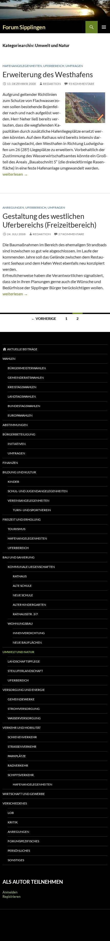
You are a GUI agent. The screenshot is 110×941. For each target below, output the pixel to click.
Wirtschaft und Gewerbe (24, 794)
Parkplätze (17, 756)
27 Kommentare (71, 234)
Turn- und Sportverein (32, 510)
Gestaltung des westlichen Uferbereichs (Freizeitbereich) (49, 220)
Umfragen (74, 66)
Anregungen (13, 207)
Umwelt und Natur (18, 652)
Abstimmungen (15, 425)
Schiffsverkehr (21, 775)
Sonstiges (16, 860)
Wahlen (9, 359)
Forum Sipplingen (24, 27)
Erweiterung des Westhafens (48, 74)
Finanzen (10, 463)
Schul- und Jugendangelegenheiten (38, 491)
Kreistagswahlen (22, 387)
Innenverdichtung (29, 633)
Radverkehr (18, 765)
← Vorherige (43, 318)
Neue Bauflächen (27, 642)
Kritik (13, 822)
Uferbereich (53, 66)
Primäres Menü (104, 27)
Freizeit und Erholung (22, 519)
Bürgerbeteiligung (19, 434)
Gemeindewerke (21, 699)
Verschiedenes (15, 803)
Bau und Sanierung (19, 557)
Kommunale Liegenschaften (31, 567)
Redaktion (52, 84)
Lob (11, 813)
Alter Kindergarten (29, 605)
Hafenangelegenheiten (22, 66)
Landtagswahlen (22, 396)
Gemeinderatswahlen (26, 377)
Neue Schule (23, 595)
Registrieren (11, 896)
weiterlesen (15, 174)
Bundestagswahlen (24, 406)
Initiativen (17, 444)
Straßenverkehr (22, 746)
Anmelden (10, 892)
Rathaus (20, 576)
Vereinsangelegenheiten (28, 500)
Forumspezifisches (23, 841)
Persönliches (19, 851)
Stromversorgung (24, 709)
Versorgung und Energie (24, 690)
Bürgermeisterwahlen (27, 368)
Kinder (13, 482)
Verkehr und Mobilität (22, 728)
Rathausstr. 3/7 (25, 614)
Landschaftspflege (24, 661)
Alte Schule (22, 586)
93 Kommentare (81, 84)
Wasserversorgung (24, 718)
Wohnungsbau (20, 623)
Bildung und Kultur (19, 472)
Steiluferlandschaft (25, 671)
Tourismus (16, 529)
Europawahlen (20, 415)
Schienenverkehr (22, 737)
